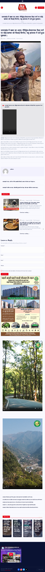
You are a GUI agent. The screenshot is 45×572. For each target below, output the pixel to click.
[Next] (41, 517)
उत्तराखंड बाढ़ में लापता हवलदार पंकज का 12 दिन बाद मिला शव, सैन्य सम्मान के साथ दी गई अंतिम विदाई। (18, 502)
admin (4, 38)
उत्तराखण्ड (8, 38)
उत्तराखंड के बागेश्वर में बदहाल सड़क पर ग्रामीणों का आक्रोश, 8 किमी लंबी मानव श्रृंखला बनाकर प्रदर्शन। (38, 525)
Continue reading (24, 212)
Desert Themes (8, 570)
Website (2, 265)
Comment (3, 245)
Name (2, 255)
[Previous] (39, 517)
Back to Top (41, 569)
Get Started (41, 7)
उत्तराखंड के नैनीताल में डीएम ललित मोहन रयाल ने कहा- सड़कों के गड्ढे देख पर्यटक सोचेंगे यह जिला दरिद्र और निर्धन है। (20, 507)
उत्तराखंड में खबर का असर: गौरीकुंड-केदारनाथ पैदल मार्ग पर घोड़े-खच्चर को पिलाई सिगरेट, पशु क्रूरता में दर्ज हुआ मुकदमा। (23, 23)
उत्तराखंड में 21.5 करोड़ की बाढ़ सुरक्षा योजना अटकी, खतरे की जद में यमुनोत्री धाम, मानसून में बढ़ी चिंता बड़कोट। (19, 504)
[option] (7, 528)
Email (2, 260)
